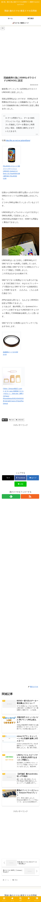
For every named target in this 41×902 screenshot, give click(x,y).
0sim (12, 420)
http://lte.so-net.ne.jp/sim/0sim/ (18, 140)
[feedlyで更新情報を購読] (11, 496)
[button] (37, 519)
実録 (5, 420)
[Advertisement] (20, 51)
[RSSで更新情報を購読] (30, 496)
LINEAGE (21, 420)
